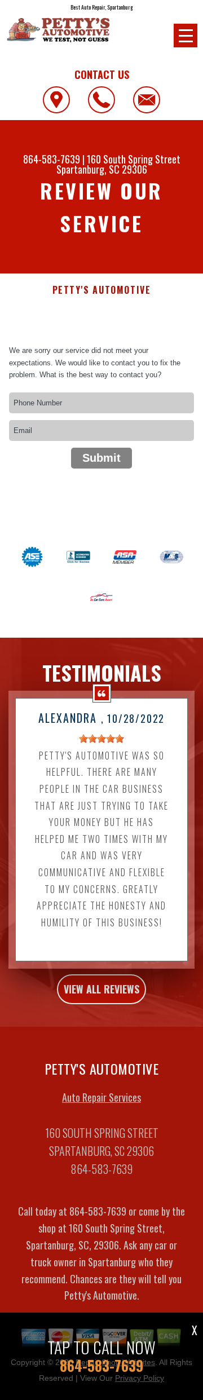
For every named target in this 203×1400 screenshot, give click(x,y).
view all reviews (101, 989)
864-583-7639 (51, 159)
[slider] (101, 738)
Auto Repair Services (101, 1097)
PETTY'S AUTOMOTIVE (101, 290)
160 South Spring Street (133, 159)
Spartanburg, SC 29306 (101, 169)
